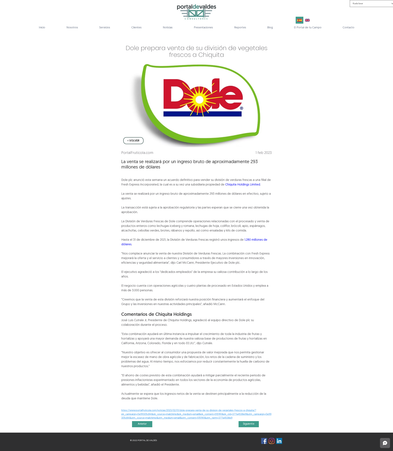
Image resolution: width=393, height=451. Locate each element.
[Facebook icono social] (264, 441)
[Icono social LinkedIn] (279, 441)
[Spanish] (299, 20)
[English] (307, 20)
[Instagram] (272, 441)
